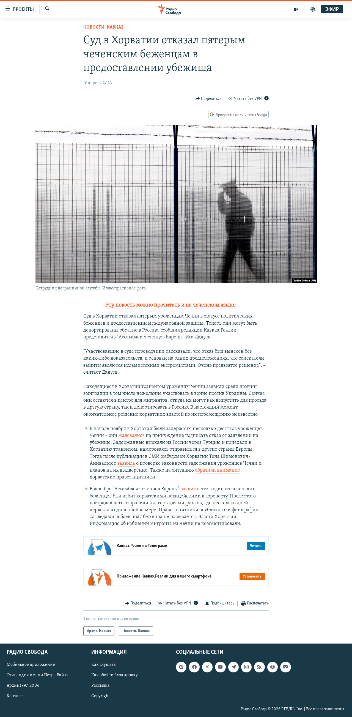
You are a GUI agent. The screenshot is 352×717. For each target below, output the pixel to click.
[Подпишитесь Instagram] (246, 667)
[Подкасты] (272, 667)
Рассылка (100, 685)
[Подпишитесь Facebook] (194, 667)
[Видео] (296, 9)
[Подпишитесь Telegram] (233, 667)
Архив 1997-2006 (23, 685)
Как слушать (103, 665)
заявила (126, 463)
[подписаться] (285, 667)
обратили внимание (217, 470)
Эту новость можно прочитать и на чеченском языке (170, 305)
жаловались (131, 435)
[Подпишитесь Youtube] (220, 667)
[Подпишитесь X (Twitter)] (207, 667)
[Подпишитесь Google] (181, 667)
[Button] (209, 98)
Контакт (15, 696)
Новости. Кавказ (103, 27)
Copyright (100, 696)
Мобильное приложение (31, 665)
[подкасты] (312, 9)
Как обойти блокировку (114, 675)
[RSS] (259, 667)
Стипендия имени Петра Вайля (37, 675)
